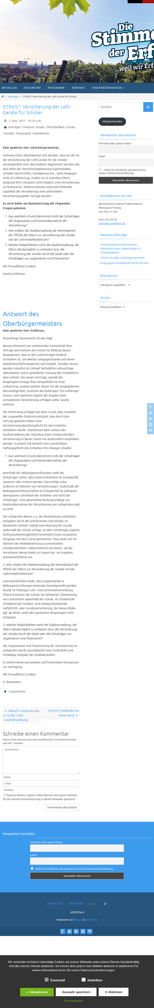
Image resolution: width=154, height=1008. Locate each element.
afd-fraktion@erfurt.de (112, 223)
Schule (70, 126)
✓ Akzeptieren (37, 992)
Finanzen (28, 126)
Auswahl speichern (76, 992)
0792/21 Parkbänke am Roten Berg (63, 709)
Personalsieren (73, 1000)
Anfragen (13, 96)
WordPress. (91, 915)
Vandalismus (40, 131)
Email (102, 156)
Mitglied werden (112, 121)
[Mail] (150, 430)
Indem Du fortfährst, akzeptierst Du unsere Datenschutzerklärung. (122, 171)
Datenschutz (55, 899)
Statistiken (94, 980)
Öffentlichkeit (55, 126)
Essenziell (57, 980)
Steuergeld (23, 131)
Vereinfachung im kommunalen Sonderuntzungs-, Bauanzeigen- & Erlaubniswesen (120, 248)
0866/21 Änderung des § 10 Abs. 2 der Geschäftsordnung (21, 711)
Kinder (40, 126)
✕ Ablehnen (113, 992)
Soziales (9, 131)
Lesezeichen (17, 688)
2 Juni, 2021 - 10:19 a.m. (25, 120)
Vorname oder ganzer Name (115, 143)
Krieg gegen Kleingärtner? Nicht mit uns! (124, 263)
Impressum (76, 899)
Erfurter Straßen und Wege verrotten (122, 257)
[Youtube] (150, 418)
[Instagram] (150, 424)
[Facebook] (150, 406)
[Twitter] (150, 412)
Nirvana (78, 915)
